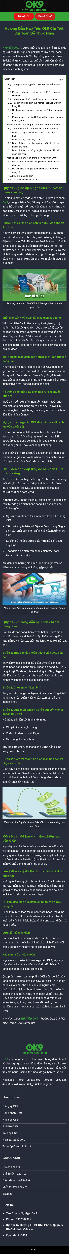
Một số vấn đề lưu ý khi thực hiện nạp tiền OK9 (32, 157)
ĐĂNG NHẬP (45, 16)
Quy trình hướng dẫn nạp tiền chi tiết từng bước (32, 128)
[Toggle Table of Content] (59, 79)
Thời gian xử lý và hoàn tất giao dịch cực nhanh (35, 99)
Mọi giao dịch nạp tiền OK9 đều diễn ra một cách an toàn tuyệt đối (37, 119)
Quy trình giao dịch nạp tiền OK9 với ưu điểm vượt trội (33, 86)
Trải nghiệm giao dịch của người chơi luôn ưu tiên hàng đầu (36, 105)
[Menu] (5, 6)
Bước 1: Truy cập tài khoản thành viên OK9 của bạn (35, 134)
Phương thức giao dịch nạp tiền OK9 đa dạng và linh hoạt (36, 94)
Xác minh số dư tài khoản (24, 179)
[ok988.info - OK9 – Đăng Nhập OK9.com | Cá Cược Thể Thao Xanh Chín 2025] (34, 6)
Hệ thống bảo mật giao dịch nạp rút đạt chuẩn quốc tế (37, 112)
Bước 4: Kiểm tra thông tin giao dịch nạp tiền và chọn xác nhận (35, 152)
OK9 (5, 202)
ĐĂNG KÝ (23, 16)
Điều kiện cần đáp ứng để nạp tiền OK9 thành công (34, 124)
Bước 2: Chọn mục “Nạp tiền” (26, 139)
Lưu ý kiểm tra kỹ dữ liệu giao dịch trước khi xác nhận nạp (36, 163)
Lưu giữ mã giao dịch (22, 176)
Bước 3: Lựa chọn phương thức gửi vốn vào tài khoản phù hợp (35, 145)
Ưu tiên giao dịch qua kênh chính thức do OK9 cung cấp (35, 170)
